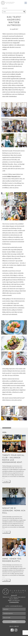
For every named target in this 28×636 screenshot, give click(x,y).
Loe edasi (5, 481)
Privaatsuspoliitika (14, 602)
